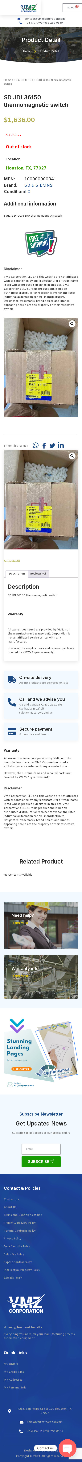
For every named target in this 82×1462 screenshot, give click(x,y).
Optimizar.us (49, 1451)
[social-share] (36, 445)
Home (7, 80)
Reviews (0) (38, 574)
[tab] (17, 574)
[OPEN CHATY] (67, 1448)
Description (17, 574)
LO (28, 192)
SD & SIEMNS (22, 80)
